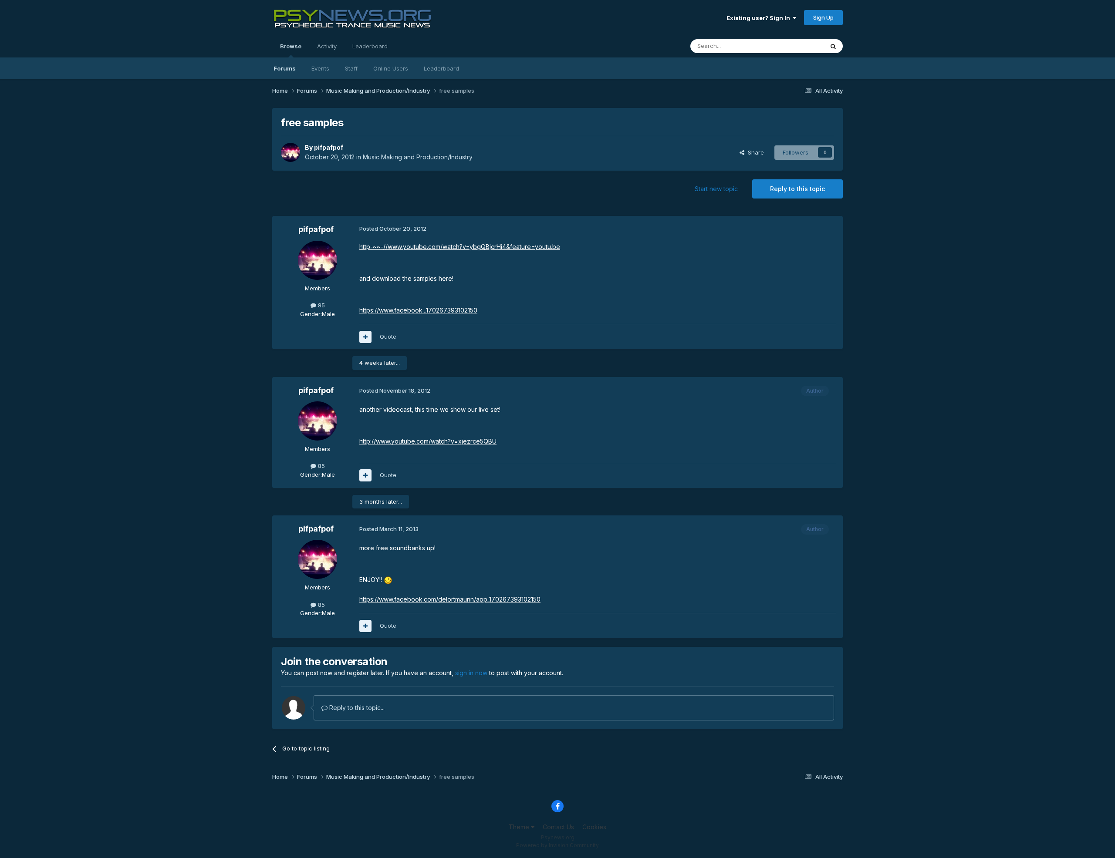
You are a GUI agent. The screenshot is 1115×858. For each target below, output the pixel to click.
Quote (388, 336)
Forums (285, 68)
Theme (520, 827)
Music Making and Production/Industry (418, 157)
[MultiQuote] (365, 337)
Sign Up (823, 17)
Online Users (390, 68)
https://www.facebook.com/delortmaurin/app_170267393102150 (450, 599)
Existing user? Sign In (759, 17)
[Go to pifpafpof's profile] (290, 152)
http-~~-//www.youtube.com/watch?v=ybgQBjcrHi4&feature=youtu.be (459, 246)
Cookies (594, 827)
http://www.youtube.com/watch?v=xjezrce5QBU (428, 441)
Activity (327, 46)
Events (320, 68)
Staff (351, 68)
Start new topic (716, 188)
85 (320, 305)
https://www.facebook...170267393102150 (418, 310)
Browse (290, 46)
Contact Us (558, 827)
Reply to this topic (797, 188)
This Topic (798, 46)
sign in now (471, 672)
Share (754, 152)
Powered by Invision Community (557, 845)
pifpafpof (328, 147)
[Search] (833, 46)
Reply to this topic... (356, 707)
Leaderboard (441, 68)
